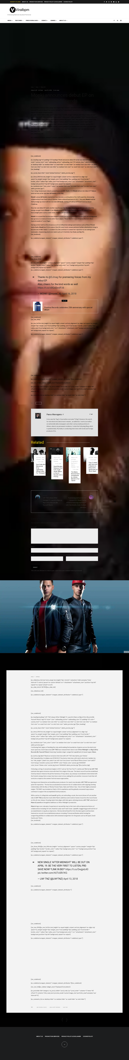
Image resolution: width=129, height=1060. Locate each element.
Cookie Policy (68, 1)
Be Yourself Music (42, 1007)
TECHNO (39, 789)
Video (43, 459)
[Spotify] (118, 1)
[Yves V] (90, 454)
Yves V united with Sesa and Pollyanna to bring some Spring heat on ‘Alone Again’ (93, 467)
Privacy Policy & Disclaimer (53, 1)
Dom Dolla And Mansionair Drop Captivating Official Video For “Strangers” (41, 469)
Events (44, 20)
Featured (18, 20)
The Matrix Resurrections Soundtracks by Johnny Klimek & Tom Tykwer (75, 476)
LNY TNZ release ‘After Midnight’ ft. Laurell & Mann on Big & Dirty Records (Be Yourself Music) (52, 500)
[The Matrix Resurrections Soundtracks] (73, 454)
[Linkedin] (116, 1)
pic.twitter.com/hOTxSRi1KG (52, 872)
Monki (39, 403)
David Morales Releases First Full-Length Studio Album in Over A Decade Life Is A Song (58, 471)
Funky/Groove (71, 303)
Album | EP (34, 90)
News (9, 20)
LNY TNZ (66, 1007)
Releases (65, 304)
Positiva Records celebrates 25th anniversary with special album (68, 308)
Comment (34, 527)
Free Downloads (32, 20)
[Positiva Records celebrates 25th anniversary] (37, 306)
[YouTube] (113, 1)
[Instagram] (109, 1)
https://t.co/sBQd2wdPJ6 (51, 287)
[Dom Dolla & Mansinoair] (38, 454)
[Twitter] (106, 1)
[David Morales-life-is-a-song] (55, 454)
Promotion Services (36, 1)
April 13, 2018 (70, 878)
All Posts (40, 90)
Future (77, 303)
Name (33, 546)
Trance (73, 304)
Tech (69, 304)
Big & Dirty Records (55, 1007)
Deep (64, 303)
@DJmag (53, 277)
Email (32, 555)
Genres (52, 20)
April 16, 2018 (69, 293)
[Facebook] (104, 1)
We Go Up (88, 769)
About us (25, 1)
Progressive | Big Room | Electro (53, 304)
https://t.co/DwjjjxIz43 (76, 869)
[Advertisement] (65, 147)
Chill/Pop (59, 303)
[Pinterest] (111, 1)
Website (68, 555)
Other (82, 303)
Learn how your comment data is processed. (68, 570)
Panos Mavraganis (54, 414)
